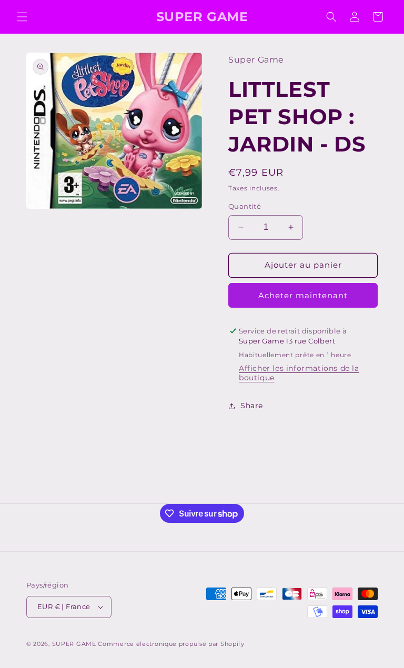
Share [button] (251, 405)
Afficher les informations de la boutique (299, 372)
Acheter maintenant (303, 295)
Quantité (244, 206)
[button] (22, 16)
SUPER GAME (74, 643)
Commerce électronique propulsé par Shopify (171, 643)
